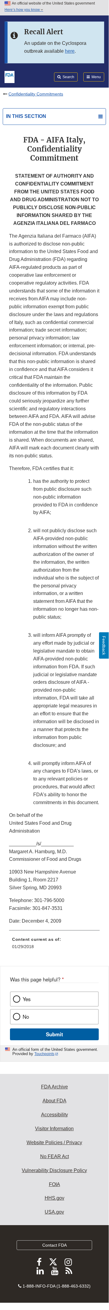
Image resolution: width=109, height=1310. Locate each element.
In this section (26, 116)
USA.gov (54, 1212)
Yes (26, 999)
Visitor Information (54, 1128)
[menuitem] (54, 945)
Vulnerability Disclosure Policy (54, 1170)
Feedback (103, 645)
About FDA (54, 1100)
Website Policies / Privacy (54, 1142)
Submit (54, 1034)
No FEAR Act (54, 1156)
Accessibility (54, 1114)
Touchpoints (44, 1054)
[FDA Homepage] (9, 76)
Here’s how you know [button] (23, 10)
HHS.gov (54, 1198)
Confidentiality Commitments (35, 94)
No (26, 1016)
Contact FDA (54, 1245)
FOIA (54, 1184)
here (70, 51)
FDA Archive (54, 1086)
